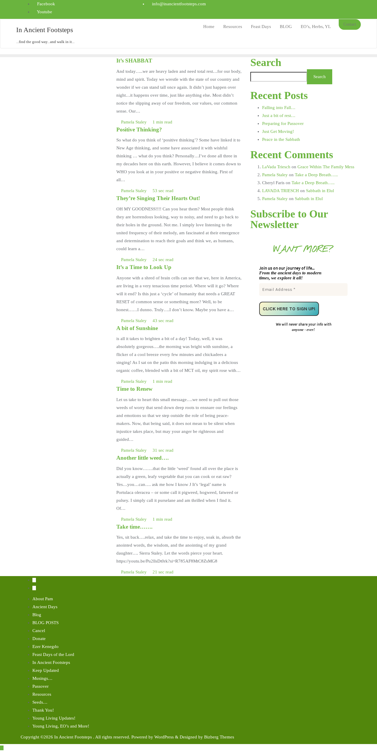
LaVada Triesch (276, 166)
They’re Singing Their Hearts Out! (158, 198)
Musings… (42, 678)
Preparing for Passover (283, 123)
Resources (41, 694)
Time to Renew (134, 389)
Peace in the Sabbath (281, 139)
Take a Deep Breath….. (316, 174)
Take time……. (134, 527)
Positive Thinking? (139, 129)
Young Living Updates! (53, 718)
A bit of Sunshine (137, 328)
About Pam (42, 598)
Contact (349, 24)
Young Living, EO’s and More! (60, 726)
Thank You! (43, 710)
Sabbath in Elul (320, 190)
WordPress (164, 737)
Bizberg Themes (219, 737)
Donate (39, 638)
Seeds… (39, 702)
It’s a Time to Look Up (143, 267)
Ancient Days (44, 606)
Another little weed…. (142, 458)
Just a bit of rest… (278, 115)
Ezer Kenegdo (45, 646)
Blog (36, 614)
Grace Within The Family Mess (325, 166)
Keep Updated (45, 670)
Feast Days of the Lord (53, 654)
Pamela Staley (134, 122)
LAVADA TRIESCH (280, 190)
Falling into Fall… (278, 107)
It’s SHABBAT (134, 60)
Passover (40, 686)
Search (265, 62)
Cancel (38, 630)
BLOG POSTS (45, 622)
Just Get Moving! (278, 131)
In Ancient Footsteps (51, 662)
